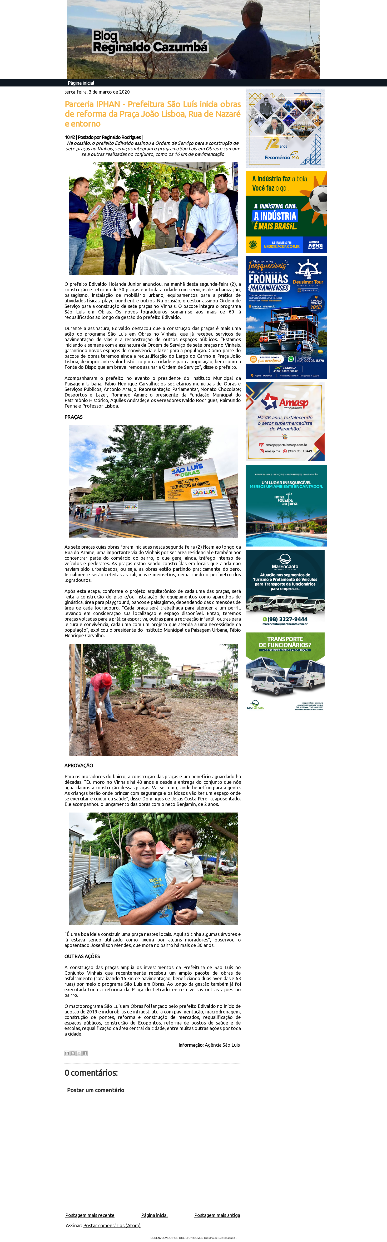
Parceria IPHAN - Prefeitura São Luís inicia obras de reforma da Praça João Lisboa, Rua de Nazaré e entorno (153, 113)
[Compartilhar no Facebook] (85, 1053)
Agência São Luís (223, 1044)
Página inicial (81, 82)
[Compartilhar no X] (79, 1053)
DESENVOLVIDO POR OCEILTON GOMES (177, 1237)
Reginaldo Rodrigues (121, 137)
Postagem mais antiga (217, 1215)
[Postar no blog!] (73, 1053)
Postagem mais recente (90, 1215)
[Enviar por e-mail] (67, 1053)
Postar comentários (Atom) (112, 1225)
